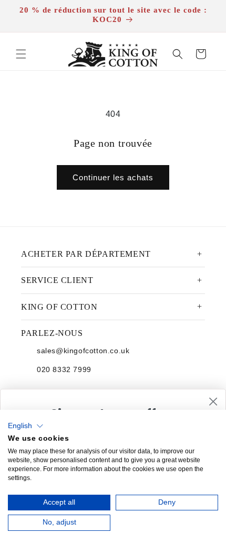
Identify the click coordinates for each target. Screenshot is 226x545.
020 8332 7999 (64, 369)
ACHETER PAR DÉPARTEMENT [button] (86, 253)
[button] (21, 54)
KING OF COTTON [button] (59, 306)
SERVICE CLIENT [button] (57, 280)
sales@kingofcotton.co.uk (83, 350)
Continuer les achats (113, 177)
